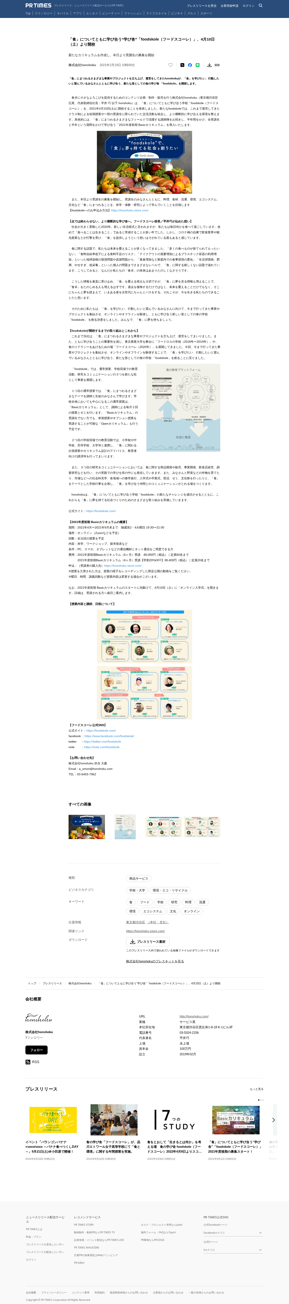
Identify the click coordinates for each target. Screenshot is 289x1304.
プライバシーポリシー (54, 1292)
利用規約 (100, 1292)
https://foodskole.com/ (101, 511)
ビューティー (111, 13)
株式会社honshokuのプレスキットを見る (155, 961)
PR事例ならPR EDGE (152, 1240)
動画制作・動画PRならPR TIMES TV (94, 1232)
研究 (174, 902)
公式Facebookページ (215, 1225)
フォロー (36, 1050)
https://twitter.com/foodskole (102, 741)
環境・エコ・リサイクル (170, 890)
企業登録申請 (229, 6)
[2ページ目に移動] (260, 1100)
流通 (202, 902)
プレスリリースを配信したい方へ (45, 1252)
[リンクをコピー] (217, 65)
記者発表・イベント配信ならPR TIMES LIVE (99, 1240)
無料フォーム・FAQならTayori (158, 1232)
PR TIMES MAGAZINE (86, 1247)
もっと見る (257, 1089)
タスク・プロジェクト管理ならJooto (161, 1225)
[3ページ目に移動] (263, 1100)
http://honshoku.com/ (194, 1016)
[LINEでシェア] (197, 65)
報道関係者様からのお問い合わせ (129, 1292)
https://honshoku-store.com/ (130, 210)
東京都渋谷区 (135, 922)
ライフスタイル (156, 13)
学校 (160, 902)
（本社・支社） (158, 922)
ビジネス (177, 13)
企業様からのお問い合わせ (168, 1292)
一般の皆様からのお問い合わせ (206, 1292)
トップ (32, 983)
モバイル (63, 13)
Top (28, 13)
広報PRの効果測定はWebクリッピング (96, 1255)
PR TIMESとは (34, 1229)
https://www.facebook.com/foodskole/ (109, 736)
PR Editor (79, 1263)
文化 (173, 911)
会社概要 (31, 1292)
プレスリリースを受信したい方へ (45, 1244)
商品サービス (138, 878)
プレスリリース (52, 983)
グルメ (191, 13)
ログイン (249, 6)
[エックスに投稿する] (182, 65)
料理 (188, 902)
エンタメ (92, 13)
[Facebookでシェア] (190, 65)
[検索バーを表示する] (261, 5)
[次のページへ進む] (275, 1120)
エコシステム (152, 911)
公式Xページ (211, 1242)
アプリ (77, 13)
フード (145, 902)
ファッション (133, 13)
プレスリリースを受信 (201, 6)
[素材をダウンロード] (209, 65)
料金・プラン (33, 1237)
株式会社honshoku (80, 983)
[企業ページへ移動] (38, 1019)
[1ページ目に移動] (258, 1100)
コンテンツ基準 (80, 1292)
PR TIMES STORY (84, 1225)
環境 (132, 911)
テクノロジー (44, 13)
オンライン (192, 911)
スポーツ (206, 13)
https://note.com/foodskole (102, 747)
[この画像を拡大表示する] (87, 826)
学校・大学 (137, 890)
